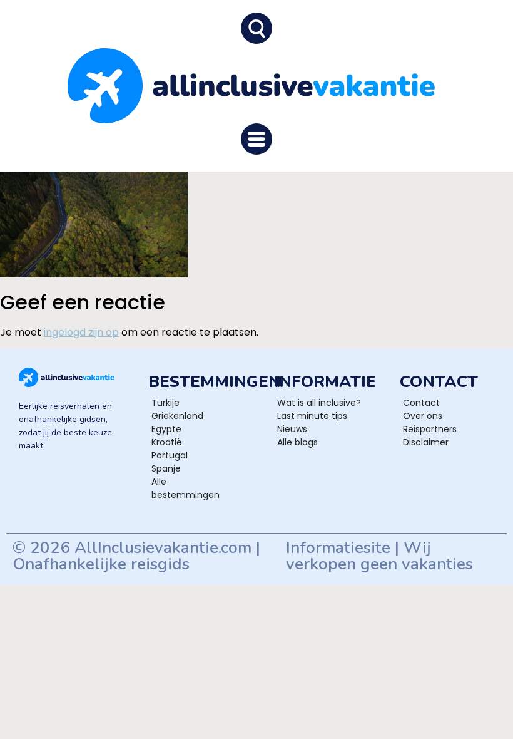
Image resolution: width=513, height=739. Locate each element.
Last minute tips (312, 416)
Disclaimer (426, 442)
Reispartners (430, 429)
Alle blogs (297, 442)
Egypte (166, 429)
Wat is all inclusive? (319, 402)
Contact (421, 402)
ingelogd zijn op (81, 332)
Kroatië (166, 442)
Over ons (422, 416)
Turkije (165, 402)
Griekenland (177, 416)
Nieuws (292, 429)
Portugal (169, 455)
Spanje (166, 468)
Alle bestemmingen (185, 488)
